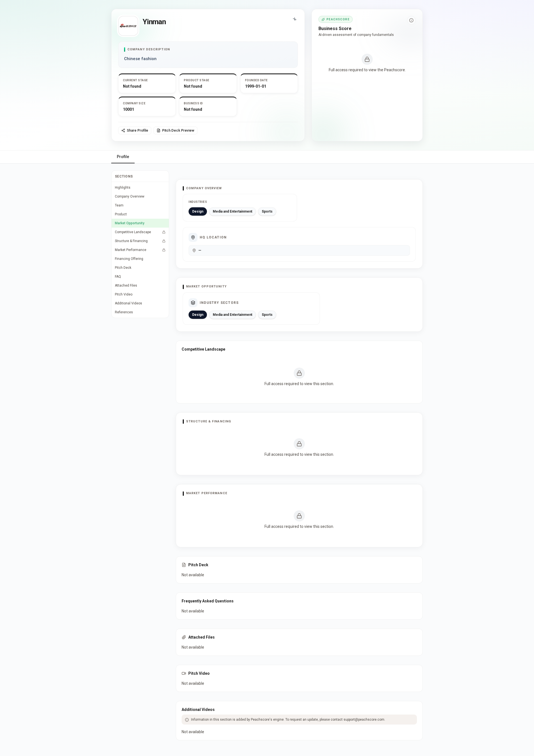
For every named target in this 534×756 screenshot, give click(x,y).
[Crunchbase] (294, 19)
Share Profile (137, 130)
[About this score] (411, 20)
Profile (123, 156)
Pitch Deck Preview (178, 130)
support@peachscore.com (363, 719)
